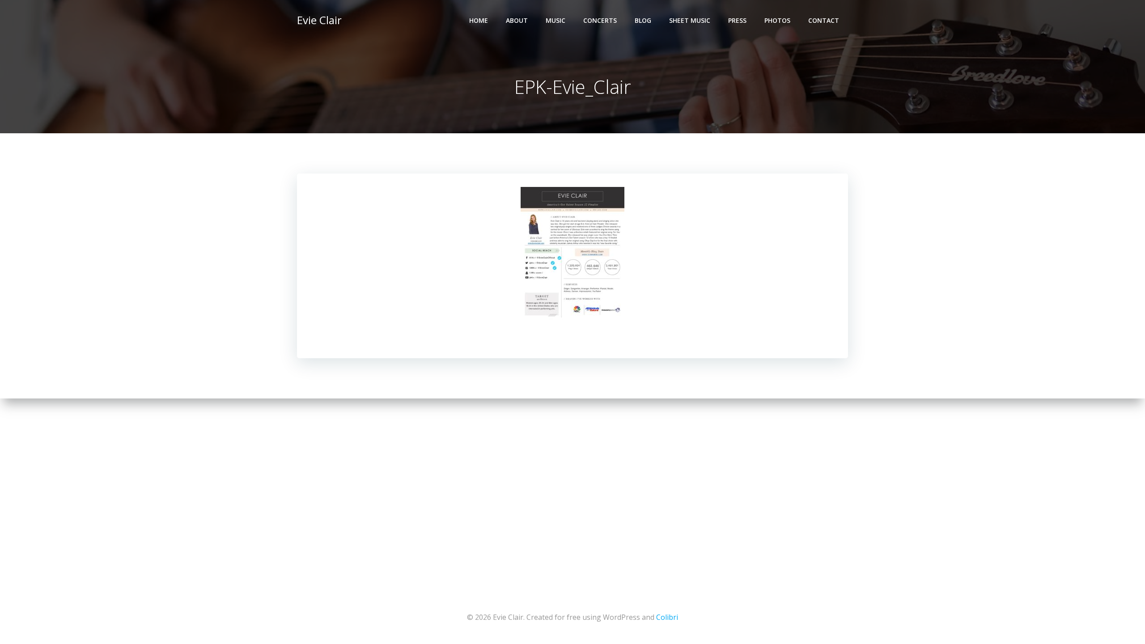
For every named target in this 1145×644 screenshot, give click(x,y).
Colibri (667, 617)
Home (478, 20)
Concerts (600, 20)
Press (737, 20)
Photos (777, 20)
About (517, 20)
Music (555, 20)
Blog (643, 20)
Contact (823, 20)
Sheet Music (689, 20)
